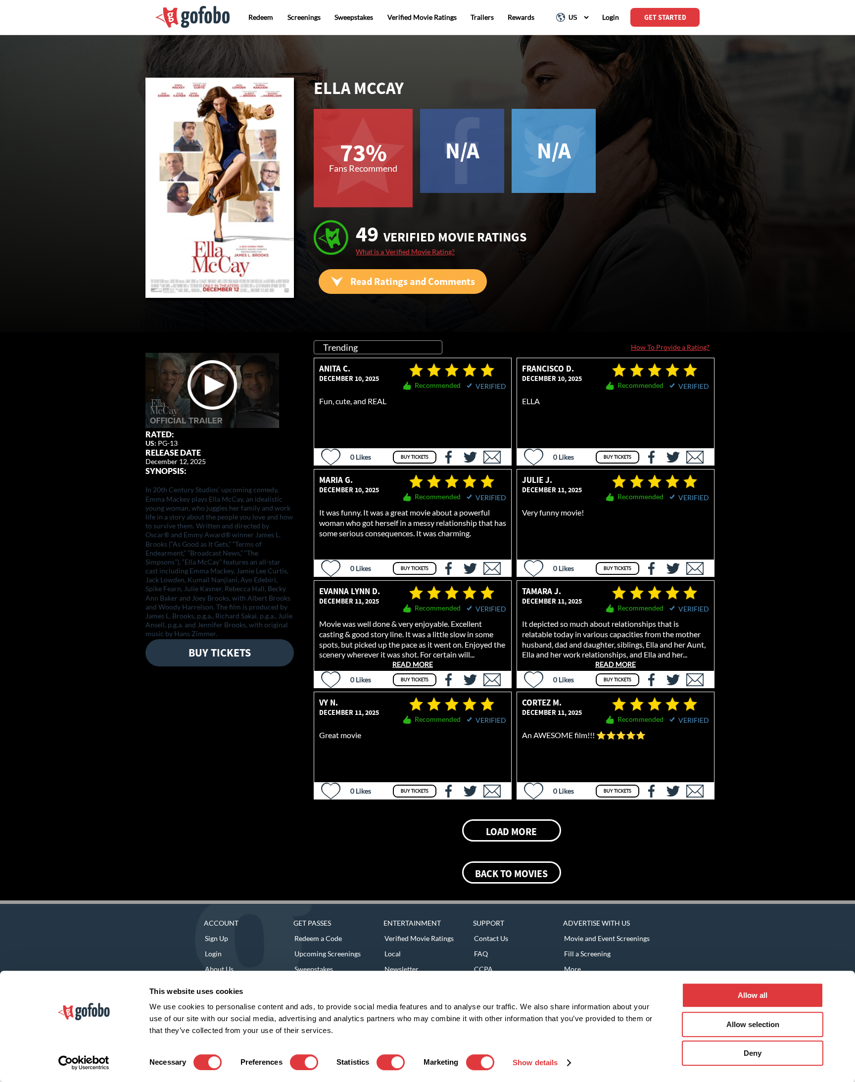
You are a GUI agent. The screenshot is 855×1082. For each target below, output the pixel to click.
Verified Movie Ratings (419, 938)
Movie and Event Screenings (607, 938)
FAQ (481, 953)
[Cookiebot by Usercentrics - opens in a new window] (84, 1062)
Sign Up (216, 938)
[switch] (304, 1062)
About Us (219, 969)
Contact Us (491, 938)
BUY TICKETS (220, 652)
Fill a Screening (587, 953)
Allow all (752, 995)
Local (392, 953)
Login (213, 953)
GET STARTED (665, 17)
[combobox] (378, 347)
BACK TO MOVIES (511, 873)
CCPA (483, 969)
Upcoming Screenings (327, 953)
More (572, 969)
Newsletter (401, 969)
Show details (535, 1062)
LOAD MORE (511, 831)
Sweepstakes (313, 969)
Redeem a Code (318, 938)
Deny (752, 1053)
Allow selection (752, 1024)
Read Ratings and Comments (412, 281)
